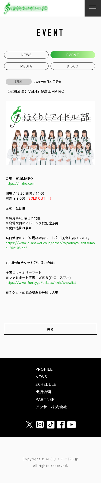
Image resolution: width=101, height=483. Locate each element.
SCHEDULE (45, 384)
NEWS (26, 54)
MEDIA (26, 66)
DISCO (72, 66)
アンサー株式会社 (51, 406)
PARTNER (45, 399)
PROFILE (44, 369)
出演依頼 (43, 391)
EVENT (72, 54)
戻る (50, 329)
